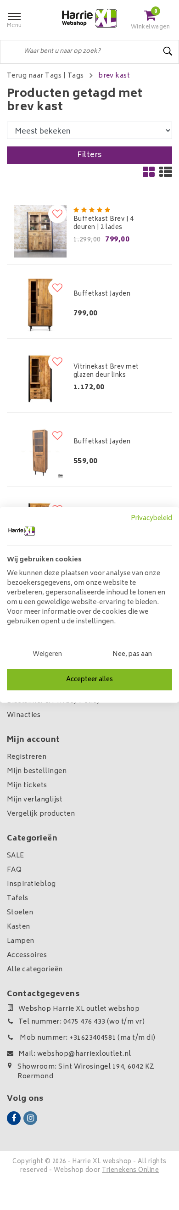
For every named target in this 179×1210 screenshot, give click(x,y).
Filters (89, 155)
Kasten (18, 927)
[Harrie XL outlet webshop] (89, 18)
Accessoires (27, 955)
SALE (15, 856)
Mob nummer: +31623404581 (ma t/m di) (87, 1038)
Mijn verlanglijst (34, 800)
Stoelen (20, 913)
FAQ (14, 870)
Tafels (17, 898)
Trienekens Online (130, 1170)
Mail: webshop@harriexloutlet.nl (74, 1054)
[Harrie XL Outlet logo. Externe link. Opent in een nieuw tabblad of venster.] (21, 531)
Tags (75, 76)
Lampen (20, 941)
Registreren (26, 757)
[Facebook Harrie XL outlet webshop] (14, 1118)
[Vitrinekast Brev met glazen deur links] (40, 379)
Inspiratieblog (31, 884)
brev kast (114, 76)
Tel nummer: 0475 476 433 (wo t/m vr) (81, 1022)
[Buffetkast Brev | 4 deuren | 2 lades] (40, 231)
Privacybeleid (151, 518)
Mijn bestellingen (37, 771)
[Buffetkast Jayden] (40, 305)
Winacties (23, 715)
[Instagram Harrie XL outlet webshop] (30, 1118)
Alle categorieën (35, 969)
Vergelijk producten (41, 814)
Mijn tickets (27, 785)
